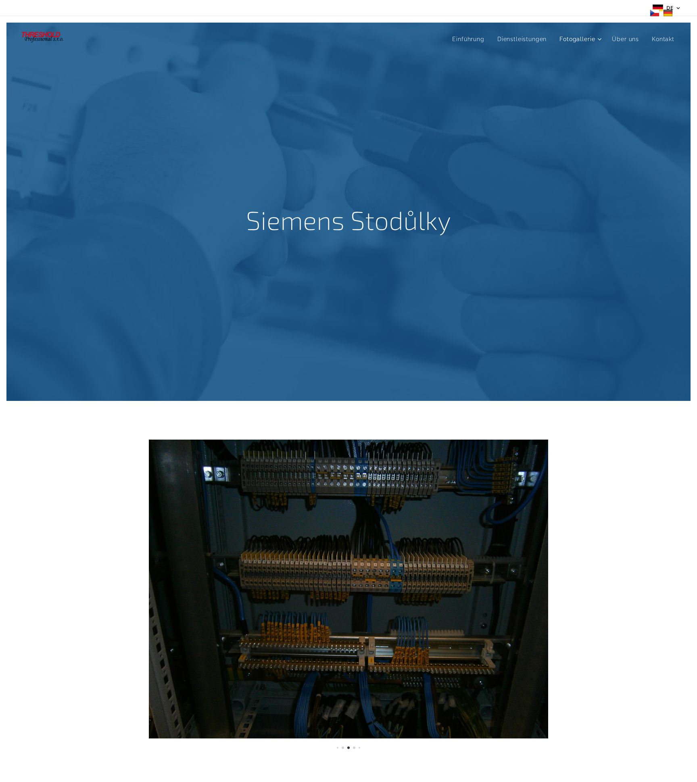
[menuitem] (470, 39)
